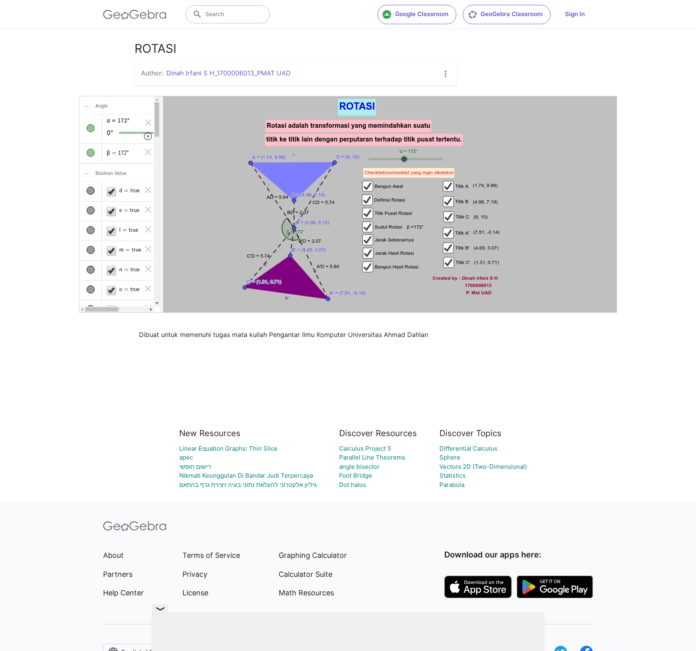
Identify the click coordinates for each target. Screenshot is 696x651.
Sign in (575, 14)
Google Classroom (421, 14)
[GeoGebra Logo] (134, 14)
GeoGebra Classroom (512, 14)
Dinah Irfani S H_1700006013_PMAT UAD (228, 73)
